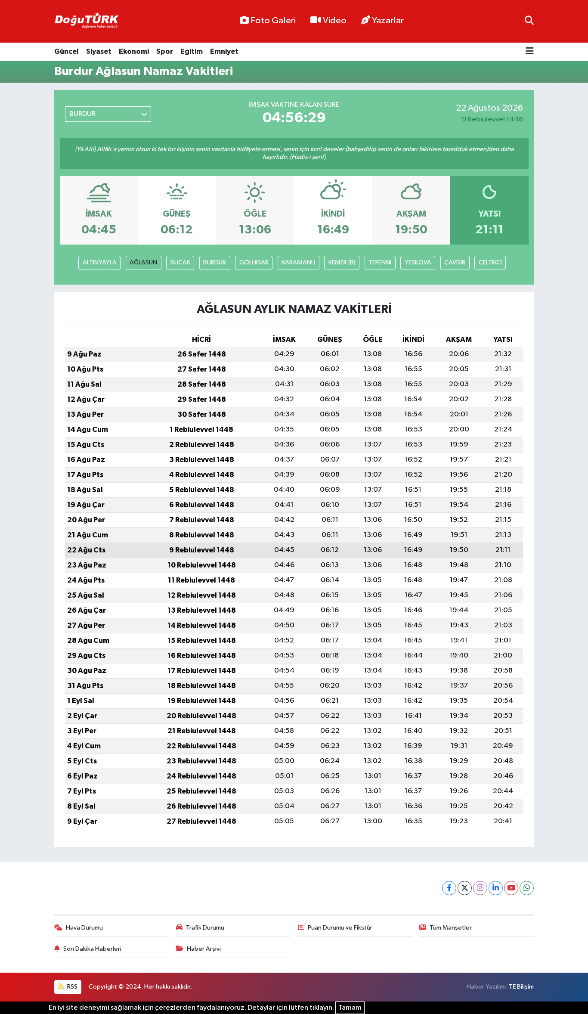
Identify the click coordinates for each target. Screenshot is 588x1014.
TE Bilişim (521, 986)
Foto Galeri (273, 20)
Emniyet (224, 51)
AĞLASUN (143, 262)
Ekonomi (134, 51)
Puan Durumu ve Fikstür (340, 927)
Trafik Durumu (205, 927)
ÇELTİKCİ (490, 262)
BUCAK (180, 262)
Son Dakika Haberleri (92, 949)
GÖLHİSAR (254, 262)
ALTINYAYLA (100, 262)
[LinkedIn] (496, 888)
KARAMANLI (298, 262)
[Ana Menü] (530, 52)
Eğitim (191, 51)
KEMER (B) (342, 262)
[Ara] (529, 21)
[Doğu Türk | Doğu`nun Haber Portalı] (86, 21)
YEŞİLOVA (418, 262)
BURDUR (214, 262)
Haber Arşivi (204, 949)
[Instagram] (480, 888)
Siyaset (98, 51)
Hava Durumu (84, 927)
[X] (465, 888)
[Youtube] (511, 888)
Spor (164, 51)
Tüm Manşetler (451, 927)
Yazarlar (388, 20)
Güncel (66, 51)
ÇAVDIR (454, 262)
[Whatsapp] (527, 888)
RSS (71, 986)
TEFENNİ (379, 262)
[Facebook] (449, 888)
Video (335, 20)
